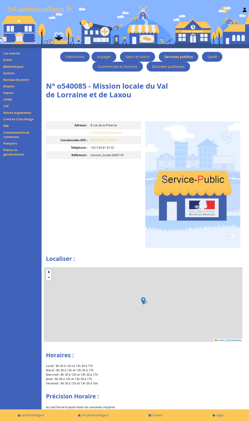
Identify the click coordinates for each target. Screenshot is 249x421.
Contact (157, 415)
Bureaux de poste (16, 80)
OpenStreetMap (234, 340)
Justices (9, 73)
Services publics (178, 56)
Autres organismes (17, 113)
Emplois (9, 86)
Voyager (104, 56)
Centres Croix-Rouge (18, 119)
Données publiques (168, 66)
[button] (143, 301)
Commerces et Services (117, 66)
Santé (212, 56)
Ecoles (7, 60)
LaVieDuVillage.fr (32, 415)
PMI (6, 126)
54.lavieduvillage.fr (40, 9)
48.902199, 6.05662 (103, 140)
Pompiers (10, 143)
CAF (6, 106)
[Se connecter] (244, 9)
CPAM (7, 100)
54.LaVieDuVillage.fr (95, 415)
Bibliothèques (13, 67)
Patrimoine (75, 56)
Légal (219, 415)
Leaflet (220, 340)
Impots (8, 93)
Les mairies (11, 53)
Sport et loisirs (137, 56)
